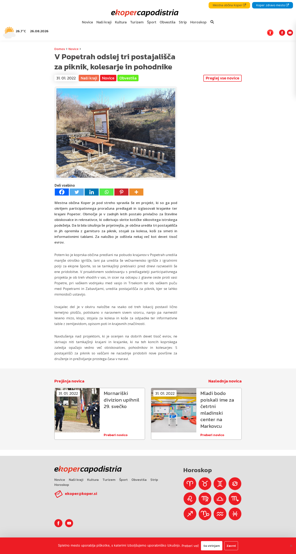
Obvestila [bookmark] (167, 22)
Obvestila (139, 479)
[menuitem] (87, 22)
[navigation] (148, 20)
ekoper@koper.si (81, 493)
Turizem (108, 479)
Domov (59, 49)
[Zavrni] (291, 546)
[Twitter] (77, 192)
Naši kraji (76, 479)
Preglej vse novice (222, 78)
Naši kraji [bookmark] (104, 22)
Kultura (93, 479)
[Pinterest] (121, 192)
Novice (73, 49)
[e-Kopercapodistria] (144, 13)
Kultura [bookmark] (121, 22)
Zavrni (231, 545)
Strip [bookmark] (183, 22)
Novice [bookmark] (87, 22)
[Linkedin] (92, 192)
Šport (123, 479)
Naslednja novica (225, 381)
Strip (154, 479)
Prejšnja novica (69, 381)
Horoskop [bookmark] (198, 22)
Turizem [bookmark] (137, 22)
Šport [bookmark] (151, 22)
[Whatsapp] (106, 192)
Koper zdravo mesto (271, 5)
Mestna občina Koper (228, 5)
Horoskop (61, 484)
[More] (136, 192)
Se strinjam (211, 545)
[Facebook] (62, 192)
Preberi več (190, 546)
